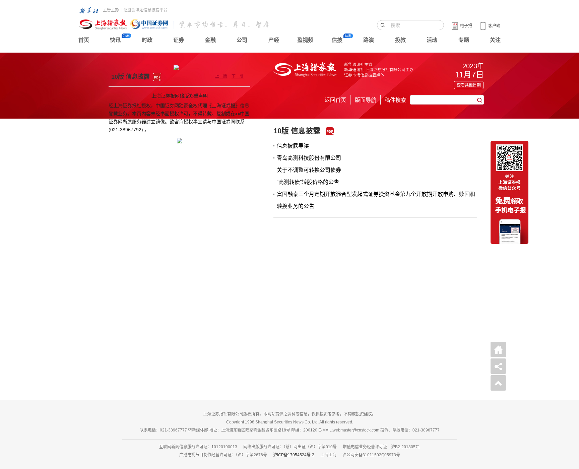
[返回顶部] (498, 383)
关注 (495, 40)
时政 (147, 40)
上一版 (221, 76)
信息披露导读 (293, 146)
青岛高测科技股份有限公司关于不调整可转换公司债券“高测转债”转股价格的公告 (309, 170)
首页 (83, 40)
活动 (432, 40)
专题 (463, 40)
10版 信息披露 (296, 131)
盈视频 (305, 40)
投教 (400, 40)
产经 (273, 40)
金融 (210, 40)
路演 (368, 40)
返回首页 (335, 100)
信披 (337, 40)
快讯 (115, 40)
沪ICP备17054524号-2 (293, 455)
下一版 (238, 76)
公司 (242, 40)
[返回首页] (498, 349)
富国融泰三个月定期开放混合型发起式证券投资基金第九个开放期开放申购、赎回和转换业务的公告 (376, 200)
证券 (178, 40)
